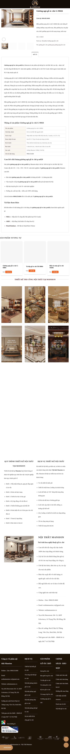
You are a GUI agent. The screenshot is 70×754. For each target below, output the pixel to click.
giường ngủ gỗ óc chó (59, 44)
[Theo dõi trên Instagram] (58, 747)
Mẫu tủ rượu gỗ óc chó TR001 (56, 266)
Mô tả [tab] (35, 54)
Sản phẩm (44, 41)
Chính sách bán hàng (62, 679)
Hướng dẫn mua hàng (62, 691)
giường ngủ (51, 44)
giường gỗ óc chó (43, 44)
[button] (2, 4)
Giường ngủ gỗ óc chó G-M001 (10, 266)
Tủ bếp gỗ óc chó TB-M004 (34, 266)
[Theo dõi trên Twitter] (63, 747)
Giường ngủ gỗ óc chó (52, 41)
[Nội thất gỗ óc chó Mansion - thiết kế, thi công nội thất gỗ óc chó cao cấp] (35, 4)
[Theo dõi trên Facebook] (67, 4)
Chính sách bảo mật (61, 675)
